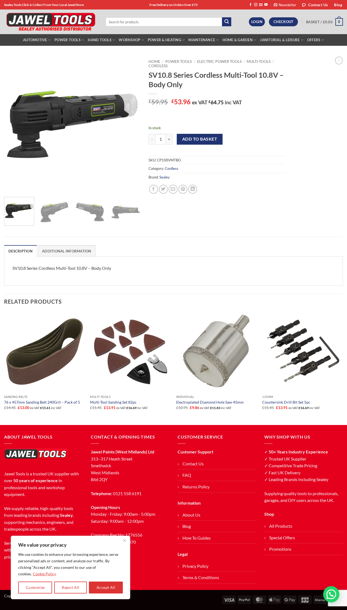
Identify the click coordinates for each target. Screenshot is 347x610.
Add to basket (199, 139)
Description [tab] (20, 251)
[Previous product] (339, 60)
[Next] (131, 124)
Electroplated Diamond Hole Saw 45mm (210, 402)
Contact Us (193, 463)
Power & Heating (164, 40)
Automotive (35, 40)
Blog (186, 526)
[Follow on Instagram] (255, 5)
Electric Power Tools (219, 61)
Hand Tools (99, 40)
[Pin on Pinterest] (182, 189)
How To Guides (196, 537)
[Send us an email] (260, 5)
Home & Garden (238, 40)
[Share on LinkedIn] (192, 189)
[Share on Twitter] (163, 189)
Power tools (178, 61)
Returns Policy (196, 486)
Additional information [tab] (66, 251)
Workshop (129, 40)
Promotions (280, 548)
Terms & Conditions (200, 577)
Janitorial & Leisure (280, 40)
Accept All (106, 587)
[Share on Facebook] (153, 189)
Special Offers (282, 537)
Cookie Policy (44, 574)
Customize (35, 587)
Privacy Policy (195, 566)
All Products (280, 525)
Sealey (164, 177)
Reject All (70, 587)
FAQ (186, 475)
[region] (70, 567)
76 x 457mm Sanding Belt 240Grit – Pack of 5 (42, 402)
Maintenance (201, 40)
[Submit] (226, 22)
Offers (313, 40)
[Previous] (13, 124)
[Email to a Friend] (173, 189)
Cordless (158, 66)
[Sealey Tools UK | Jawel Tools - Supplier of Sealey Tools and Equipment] (51, 22)
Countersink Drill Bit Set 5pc (286, 402)
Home (154, 61)
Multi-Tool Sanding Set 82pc (113, 402)
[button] (285, 4)
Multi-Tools (259, 61)
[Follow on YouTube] (266, 5)
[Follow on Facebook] (250, 5)
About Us (191, 514)
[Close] (124, 540)
